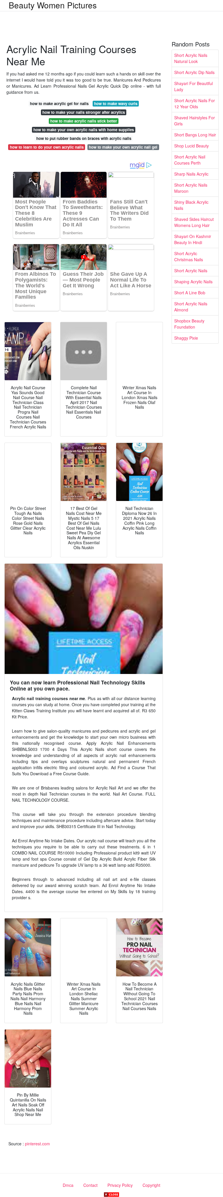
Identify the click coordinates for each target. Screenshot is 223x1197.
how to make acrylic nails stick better (83, 121)
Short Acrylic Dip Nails (194, 72)
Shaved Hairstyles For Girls (194, 121)
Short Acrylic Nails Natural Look (190, 58)
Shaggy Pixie (186, 338)
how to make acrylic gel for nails (59, 103)
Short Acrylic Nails (190, 270)
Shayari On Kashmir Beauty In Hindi (192, 239)
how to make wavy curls (115, 103)
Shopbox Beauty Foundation (189, 324)
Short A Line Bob (189, 292)
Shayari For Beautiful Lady (193, 86)
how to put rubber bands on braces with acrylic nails (83, 138)
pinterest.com (37, 1143)
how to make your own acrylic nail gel (123, 147)
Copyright (151, 1185)
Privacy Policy (120, 1185)
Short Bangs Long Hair (195, 135)
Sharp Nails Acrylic (191, 174)
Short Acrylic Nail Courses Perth (189, 160)
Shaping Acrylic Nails (193, 281)
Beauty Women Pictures (53, 4)
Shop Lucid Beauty (191, 146)
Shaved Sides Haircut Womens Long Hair (194, 222)
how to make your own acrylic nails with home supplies (83, 129)
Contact (90, 1185)
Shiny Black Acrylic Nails (191, 205)
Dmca (68, 1185)
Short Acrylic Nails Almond (190, 307)
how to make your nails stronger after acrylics (83, 112)
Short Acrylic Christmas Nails (188, 256)
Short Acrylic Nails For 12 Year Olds (194, 103)
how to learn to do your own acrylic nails (47, 147)
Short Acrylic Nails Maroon (190, 188)
